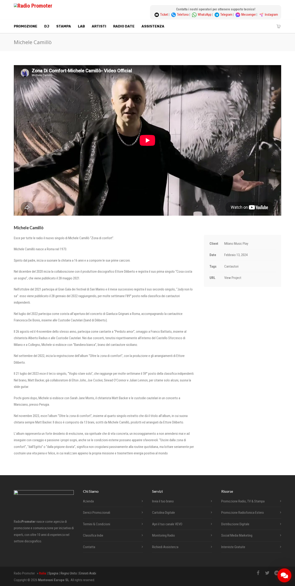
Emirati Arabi (87, 573)
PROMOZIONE (25, 26)
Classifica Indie (93, 535)
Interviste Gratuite (233, 547)
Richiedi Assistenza (165, 547)
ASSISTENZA (153, 26)
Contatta (89, 547)
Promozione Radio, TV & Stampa (243, 501)
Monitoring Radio (163, 535)
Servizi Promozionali (96, 512)
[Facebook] (258, 573)
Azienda (88, 501)
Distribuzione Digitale (235, 524)
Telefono (183, 14)
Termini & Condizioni (96, 524)
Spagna (53, 573)
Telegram (226, 14)
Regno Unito (69, 573)
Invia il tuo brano (163, 501)
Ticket (164, 14)
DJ (46, 26)
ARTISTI (99, 26)
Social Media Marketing (236, 535)
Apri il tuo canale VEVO (167, 524)
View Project (232, 278)
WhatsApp (205, 14)
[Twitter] (267, 573)
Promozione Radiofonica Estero (242, 512)
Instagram (271, 14)
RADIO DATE (124, 26)
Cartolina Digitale (163, 512)
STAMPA (63, 26)
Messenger (249, 14)
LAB (81, 26)
